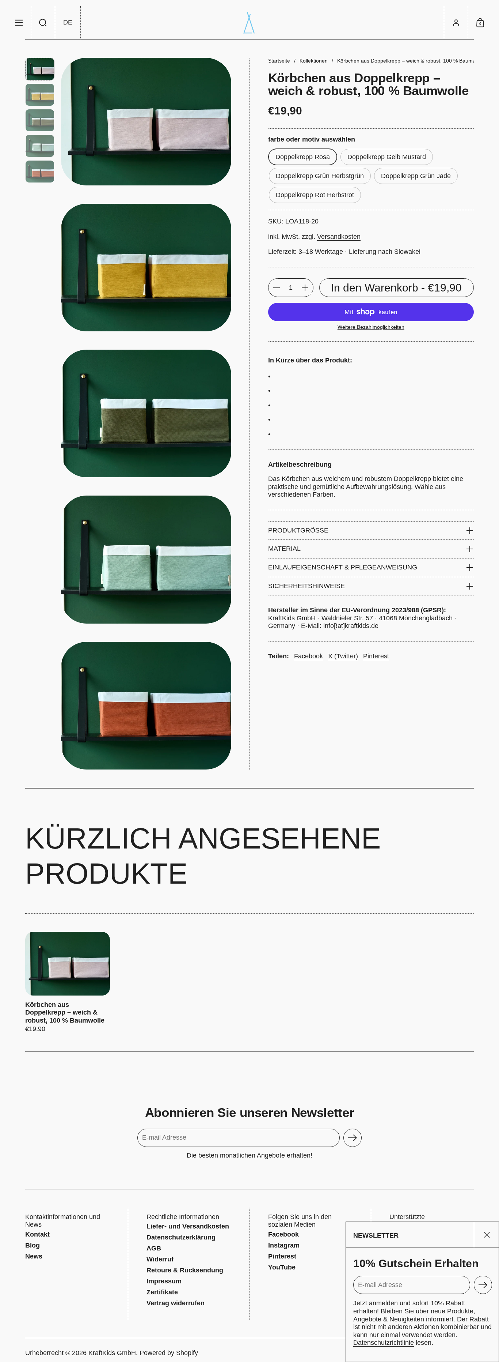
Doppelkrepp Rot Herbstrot (315, 195)
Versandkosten (339, 236)
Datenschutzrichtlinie (383, 1342)
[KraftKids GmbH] (249, 23)
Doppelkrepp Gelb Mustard (386, 157)
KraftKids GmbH (112, 1353)
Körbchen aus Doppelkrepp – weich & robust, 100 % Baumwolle (67, 982)
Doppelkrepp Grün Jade (416, 176)
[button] (43, 22)
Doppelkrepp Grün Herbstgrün (320, 176)
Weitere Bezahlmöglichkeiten (371, 327)
